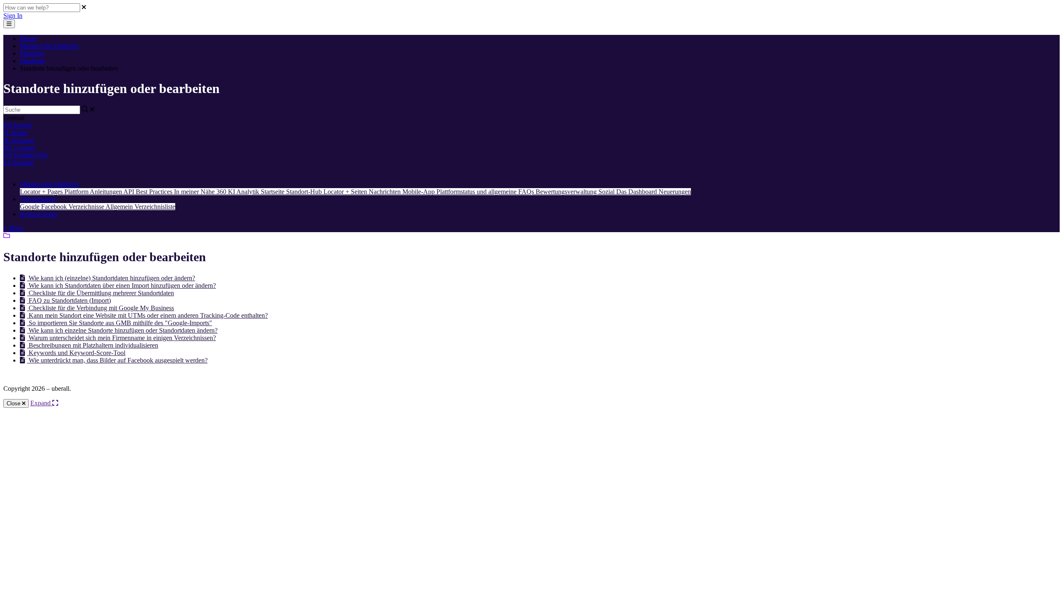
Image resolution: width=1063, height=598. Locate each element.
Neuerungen (675, 191)
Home (28, 38)
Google (30, 206)
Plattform (32, 53)
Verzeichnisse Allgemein (102, 206)
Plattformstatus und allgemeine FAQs (486, 191)
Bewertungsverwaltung (567, 191)
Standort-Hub (304, 191)
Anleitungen (106, 191)
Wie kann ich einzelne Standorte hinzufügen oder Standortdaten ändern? (122, 330)
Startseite (273, 191)
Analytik (248, 191)
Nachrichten (385, 191)
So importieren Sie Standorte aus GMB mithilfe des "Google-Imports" (119, 322)
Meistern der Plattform (49, 45)
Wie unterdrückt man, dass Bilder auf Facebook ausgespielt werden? (117, 360)
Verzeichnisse (38, 199)
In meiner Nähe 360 (201, 191)
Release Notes (38, 214)
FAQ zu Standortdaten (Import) (69, 300)
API (129, 191)
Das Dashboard (637, 191)
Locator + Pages (42, 191)
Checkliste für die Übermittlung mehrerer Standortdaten (100, 293)
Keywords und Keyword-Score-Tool (76, 352)
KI (232, 191)
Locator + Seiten (346, 191)
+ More (13, 228)
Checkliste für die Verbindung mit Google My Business (100, 307)
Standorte (32, 60)
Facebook (55, 206)
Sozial (607, 191)
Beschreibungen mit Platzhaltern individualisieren (92, 345)
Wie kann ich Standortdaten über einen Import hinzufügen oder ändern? (121, 285)
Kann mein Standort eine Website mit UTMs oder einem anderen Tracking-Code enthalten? (147, 315)
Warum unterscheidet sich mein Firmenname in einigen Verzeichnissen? (121, 337)
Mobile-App (419, 191)
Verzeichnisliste (155, 206)
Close (14, 403)
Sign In (12, 15)
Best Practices (155, 191)
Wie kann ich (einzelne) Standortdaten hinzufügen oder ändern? (111, 278)
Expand (41, 403)
